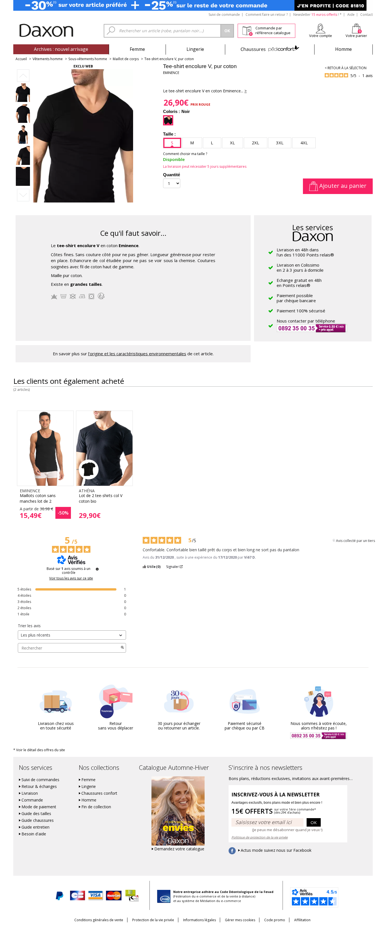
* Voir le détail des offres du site (39, 750)
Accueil (21, 58)
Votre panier (356, 35)
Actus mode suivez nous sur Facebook (276, 850)
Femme (137, 49)
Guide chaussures (37, 820)
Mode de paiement (38, 807)
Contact (366, 14)
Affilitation (302, 920)
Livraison (29, 793)
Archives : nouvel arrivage (61, 49)
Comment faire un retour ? (267, 14)
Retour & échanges (39, 786)
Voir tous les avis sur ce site (71, 578)
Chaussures (269, 49)
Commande (32, 800)
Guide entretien (35, 827)
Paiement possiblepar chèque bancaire (296, 298)
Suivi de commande (224, 14)
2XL (255, 142)
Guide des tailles (36, 814)
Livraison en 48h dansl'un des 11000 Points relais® (305, 252)
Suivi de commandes (40, 780)
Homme (343, 49)
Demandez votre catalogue (179, 849)
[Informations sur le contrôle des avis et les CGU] (97, 569)
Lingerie (195, 49)
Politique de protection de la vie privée (259, 837)
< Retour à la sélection (346, 68)
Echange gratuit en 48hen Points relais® (299, 282)
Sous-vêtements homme (87, 58)
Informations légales (199, 920)
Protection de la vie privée (153, 920)
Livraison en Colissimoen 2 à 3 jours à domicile (300, 267)
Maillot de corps (126, 58)
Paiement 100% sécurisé (301, 310)
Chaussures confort (99, 793)
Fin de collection (96, 807)
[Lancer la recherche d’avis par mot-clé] (122, 648)
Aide (351, 14)
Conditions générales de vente (98, 920)
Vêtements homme (47, 58)
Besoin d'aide (33, 834)
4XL (304, 142)
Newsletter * (317, 14)
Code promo (274, 920)
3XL (279, 142)
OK (314, 822)
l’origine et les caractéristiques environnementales (137, 353)
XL (232, 142)
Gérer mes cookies (240, 920)
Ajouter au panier (342, 185)
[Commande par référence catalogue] (247, 29)
